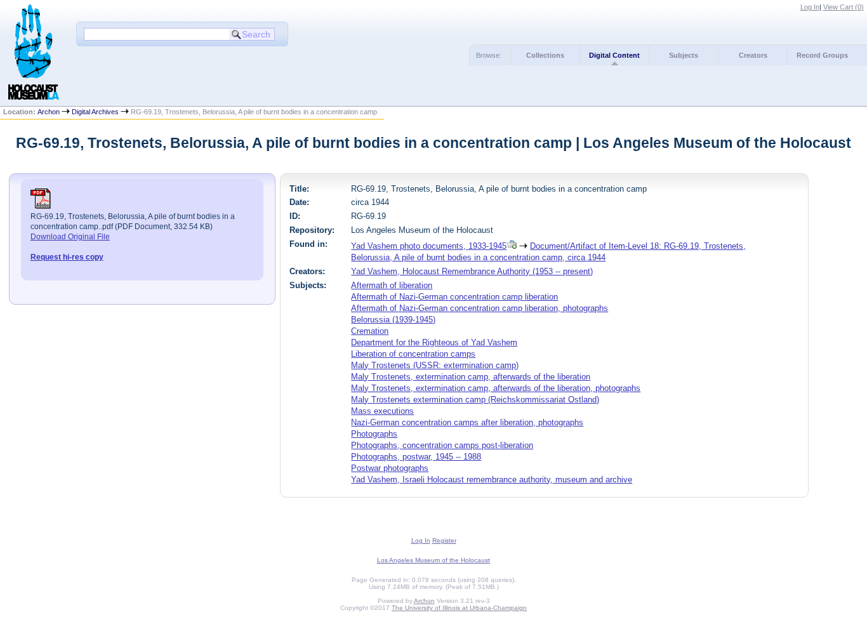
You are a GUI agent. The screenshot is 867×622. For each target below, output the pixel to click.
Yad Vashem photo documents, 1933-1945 (428, 246)
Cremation (369, 331)
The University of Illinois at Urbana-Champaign (459, 607)
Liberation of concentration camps (413, 354)
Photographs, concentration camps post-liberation (442, 445)
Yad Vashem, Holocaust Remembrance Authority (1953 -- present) (472, 271)
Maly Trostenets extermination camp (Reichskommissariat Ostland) (475, 399)
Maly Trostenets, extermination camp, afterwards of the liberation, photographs (495, 388)
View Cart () (843, 7)
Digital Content (614, 55)
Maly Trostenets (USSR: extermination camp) (435, 365)
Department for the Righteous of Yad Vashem (434, 342)
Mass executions (382, 411)
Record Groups (822, 55)
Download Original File (70, 237)
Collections (545, 55)
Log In (809, 7)
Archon (48, 112)
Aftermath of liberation (391, 285)
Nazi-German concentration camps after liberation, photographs (467, 422)
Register (444, 540)
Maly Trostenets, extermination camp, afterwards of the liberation (470, 376)
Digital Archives (95, 112)
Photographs (374, 434)
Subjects (683, 55)
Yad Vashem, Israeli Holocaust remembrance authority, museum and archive (491, 479)
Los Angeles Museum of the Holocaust (433, 560)
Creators (753, 55)
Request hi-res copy (66, 257)
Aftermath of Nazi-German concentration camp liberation (454, 296)
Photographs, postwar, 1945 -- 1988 (416, 456)
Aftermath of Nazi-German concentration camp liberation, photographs (479, 308)
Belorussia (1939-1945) (393, 319)
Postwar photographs (389, 468)
